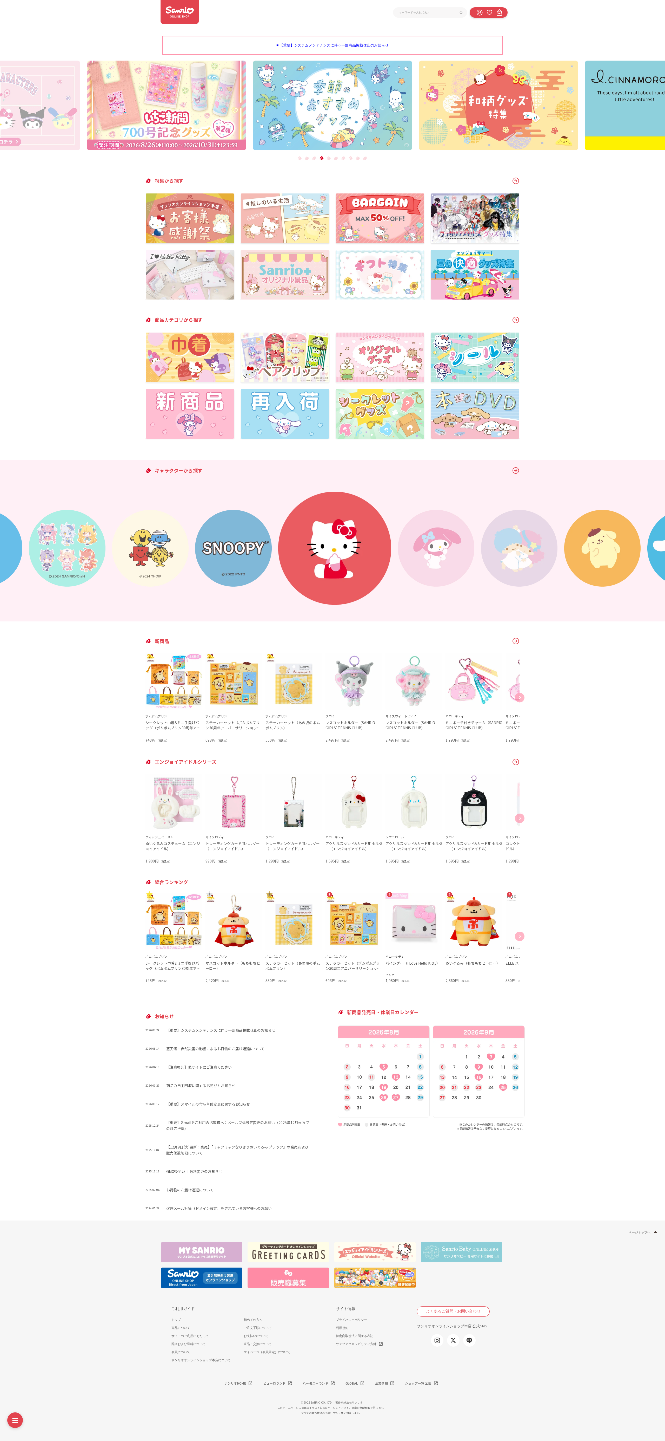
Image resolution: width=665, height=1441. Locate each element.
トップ (176, 1320)
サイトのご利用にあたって (190, 1336)
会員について (180, 1352)
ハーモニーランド (315, 1383)
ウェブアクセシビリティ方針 (356, 1344)
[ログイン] (479, 12)
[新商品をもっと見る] (516, 641)
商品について (180, 1328)
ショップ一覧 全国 (418, 1383)
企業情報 (381, 1383)
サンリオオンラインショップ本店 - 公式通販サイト (180, 12)
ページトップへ (639, 1232)
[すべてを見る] (516, 762)
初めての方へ (253, 1320)
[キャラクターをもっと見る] (516, 470)
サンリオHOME (235, 1383)
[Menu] (15, 1420)
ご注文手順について (258, 1328)
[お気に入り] (489, 12)
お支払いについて (256, 1336)
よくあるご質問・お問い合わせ (453, 1311)
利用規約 (342, 1328)
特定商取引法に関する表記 (354, 1336)
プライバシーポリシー (351, 1320)
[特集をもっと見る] (516, 181)
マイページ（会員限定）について (267, 1352)
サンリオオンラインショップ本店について (201, 1360)
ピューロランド (274, 1383)
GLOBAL (351, 1383)
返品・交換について (258, 1344)
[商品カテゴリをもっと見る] (516, 320)
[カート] (499, 12)
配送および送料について (188, 1344)
